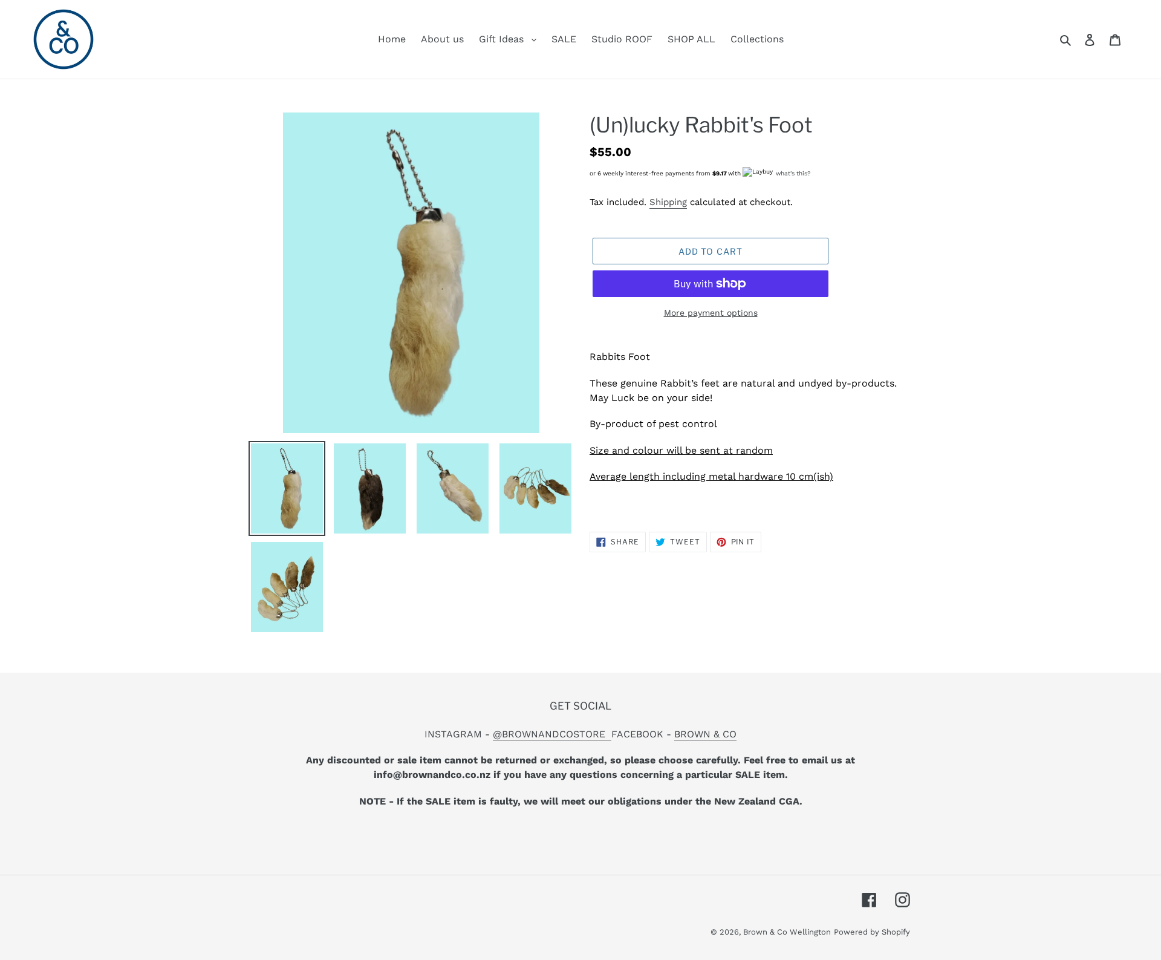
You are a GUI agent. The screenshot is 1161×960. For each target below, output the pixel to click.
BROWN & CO (705, 734)
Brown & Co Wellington (787, 931)
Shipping (668, 202)
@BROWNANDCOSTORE (552, 734)
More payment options (711, 313)
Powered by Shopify (872, 931)
